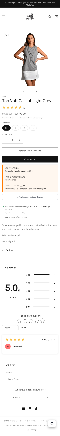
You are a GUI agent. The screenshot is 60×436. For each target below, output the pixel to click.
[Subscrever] (46, 397)
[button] (3, 17)
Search (9, 372)
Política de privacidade (15, 425)
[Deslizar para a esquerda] (23, 91)
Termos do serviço (34, 425)
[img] (12, 108)
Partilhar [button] (10, 250)
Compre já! (30, 159)
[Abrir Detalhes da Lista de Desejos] (52, 423)
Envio (16, 118)
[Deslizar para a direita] (36, 91)
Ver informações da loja (16, 217)
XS (6, 128)
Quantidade (7, 134)
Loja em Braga (12, 379)
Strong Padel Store (17, 421)
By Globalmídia (31, 421)
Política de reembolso (47, 421)
